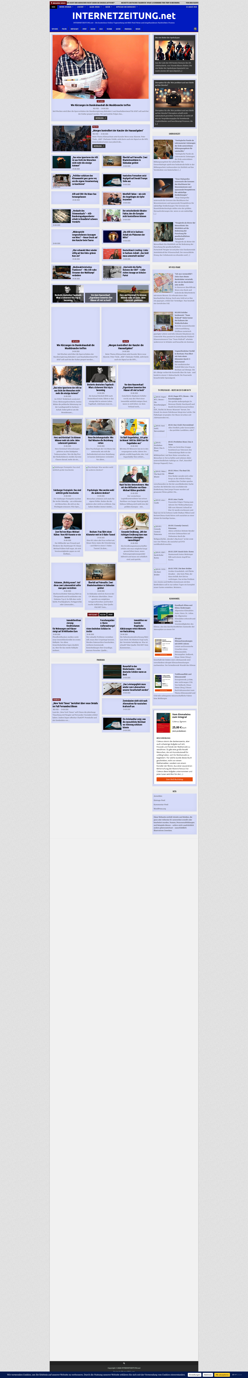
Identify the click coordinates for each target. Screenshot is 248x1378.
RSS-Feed (96, 108)
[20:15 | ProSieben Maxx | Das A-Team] (160, 464)
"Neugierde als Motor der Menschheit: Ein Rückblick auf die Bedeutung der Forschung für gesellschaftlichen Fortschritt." (185, 241)
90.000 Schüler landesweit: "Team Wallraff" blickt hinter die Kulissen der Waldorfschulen (184, 328)
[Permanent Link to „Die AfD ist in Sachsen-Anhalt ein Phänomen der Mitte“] (112, 237)
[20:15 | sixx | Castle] (160, 522)
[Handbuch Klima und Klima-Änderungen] (163, 634)
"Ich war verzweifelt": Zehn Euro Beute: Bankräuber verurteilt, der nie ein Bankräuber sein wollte (184, 290)
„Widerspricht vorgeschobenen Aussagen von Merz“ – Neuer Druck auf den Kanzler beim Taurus (84, 236)
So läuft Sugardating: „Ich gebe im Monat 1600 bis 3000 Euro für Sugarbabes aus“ (134, 440)
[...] (182, 76)
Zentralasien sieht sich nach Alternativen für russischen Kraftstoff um (135, 703)
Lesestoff (80, 7)
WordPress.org (160, 819)
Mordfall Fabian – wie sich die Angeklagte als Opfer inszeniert (134, 197)
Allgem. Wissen (95, 7)
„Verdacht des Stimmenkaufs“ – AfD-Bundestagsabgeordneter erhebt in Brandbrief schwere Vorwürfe (85, 216)
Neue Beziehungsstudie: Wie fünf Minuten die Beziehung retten (133, 297)
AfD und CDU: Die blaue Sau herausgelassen (84, 195)
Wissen (138, 29)
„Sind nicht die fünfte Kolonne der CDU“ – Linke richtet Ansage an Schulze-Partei (134, 271)
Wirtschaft (74, 29)
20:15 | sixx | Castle (175, 510)
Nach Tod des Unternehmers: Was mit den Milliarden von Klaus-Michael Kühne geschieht (134, 487)
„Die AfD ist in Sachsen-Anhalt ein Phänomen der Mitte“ (134, 235)
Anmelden (158, 807)
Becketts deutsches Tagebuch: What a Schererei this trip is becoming (100, 387)
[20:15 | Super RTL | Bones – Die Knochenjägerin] (160, 418)
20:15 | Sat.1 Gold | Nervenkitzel (180, 436)
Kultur (108, 7)
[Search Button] (195, 28)
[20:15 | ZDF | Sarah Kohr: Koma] (160, 574)
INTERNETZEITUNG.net (124, 15)
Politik (64, 29)
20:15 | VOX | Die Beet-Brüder (180, 579)
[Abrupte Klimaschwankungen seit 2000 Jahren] (163, 667)
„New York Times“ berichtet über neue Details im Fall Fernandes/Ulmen (75, 705)
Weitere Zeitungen (65, 7)
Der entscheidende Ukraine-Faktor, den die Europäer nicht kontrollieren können (135, 213)
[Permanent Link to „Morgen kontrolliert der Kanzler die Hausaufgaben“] (72, 138)
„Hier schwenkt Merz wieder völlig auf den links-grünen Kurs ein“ (84, 253)
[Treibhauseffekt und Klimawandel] (163, 703)
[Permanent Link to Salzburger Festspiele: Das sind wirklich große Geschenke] (67, 477)
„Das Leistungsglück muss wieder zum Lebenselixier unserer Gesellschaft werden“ (136, 687)
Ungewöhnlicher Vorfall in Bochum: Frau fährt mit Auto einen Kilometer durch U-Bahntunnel (185, 367)
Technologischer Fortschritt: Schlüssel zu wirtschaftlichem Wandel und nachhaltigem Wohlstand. (172, 90)
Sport (85, 29)
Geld (101, 29)
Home (53, 7)
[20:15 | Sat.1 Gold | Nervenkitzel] (160, 447)
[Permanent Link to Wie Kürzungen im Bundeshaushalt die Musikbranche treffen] (101, 67)
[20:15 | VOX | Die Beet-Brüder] (160, 591)
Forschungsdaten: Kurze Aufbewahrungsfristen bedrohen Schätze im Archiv (100, 626)
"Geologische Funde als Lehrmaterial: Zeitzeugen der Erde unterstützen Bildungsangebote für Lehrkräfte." (185, 156)
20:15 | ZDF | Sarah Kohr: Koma (181, 562)
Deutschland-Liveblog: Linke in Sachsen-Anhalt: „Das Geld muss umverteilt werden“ (136, 253)
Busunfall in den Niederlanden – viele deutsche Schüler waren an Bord (134, 670)
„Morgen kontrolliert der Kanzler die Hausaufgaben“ (118, 130)
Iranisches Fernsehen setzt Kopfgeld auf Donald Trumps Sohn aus (135, 178)
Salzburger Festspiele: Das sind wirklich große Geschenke (67, 491)
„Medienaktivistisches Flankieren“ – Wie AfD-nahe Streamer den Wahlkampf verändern (84, 271)
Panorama (128, 29)
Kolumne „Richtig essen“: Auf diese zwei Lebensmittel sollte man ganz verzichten (67, 585)
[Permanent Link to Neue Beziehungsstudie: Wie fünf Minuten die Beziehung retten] (100, 427)
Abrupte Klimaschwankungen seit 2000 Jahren (183, 651)
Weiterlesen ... (101, 118)
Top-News (55, 29)
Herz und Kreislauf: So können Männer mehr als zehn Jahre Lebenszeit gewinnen (100, 297)
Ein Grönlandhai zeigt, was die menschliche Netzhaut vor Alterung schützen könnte (134, 723)
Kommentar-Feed (161, 815)
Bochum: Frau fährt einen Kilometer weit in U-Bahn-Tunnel (100, 533)
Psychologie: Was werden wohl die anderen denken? (100, 491)
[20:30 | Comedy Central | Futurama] (160, 548)
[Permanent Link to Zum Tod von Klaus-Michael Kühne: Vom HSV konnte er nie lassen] (67, 521)
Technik (109, 29)
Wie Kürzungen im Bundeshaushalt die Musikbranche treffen (101, 105)
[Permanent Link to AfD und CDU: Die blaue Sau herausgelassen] (62, 198)
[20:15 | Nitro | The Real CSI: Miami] (160, 493)
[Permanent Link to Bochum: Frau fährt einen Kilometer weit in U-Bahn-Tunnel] (100, 521)
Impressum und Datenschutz (126, 7)
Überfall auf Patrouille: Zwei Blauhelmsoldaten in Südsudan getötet (135, 160)
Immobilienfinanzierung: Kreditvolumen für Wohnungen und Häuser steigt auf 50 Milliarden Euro (67, 626)
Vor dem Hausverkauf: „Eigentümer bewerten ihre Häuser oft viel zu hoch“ (68, 297)
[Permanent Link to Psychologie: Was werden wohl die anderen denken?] (100, 477)
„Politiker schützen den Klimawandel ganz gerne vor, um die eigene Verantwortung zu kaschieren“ (85, 179)
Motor (118, 29)
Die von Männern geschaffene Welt (169, 38)
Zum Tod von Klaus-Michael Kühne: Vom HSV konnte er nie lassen (67, 534)
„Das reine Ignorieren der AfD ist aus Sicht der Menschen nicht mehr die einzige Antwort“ (85, 161)
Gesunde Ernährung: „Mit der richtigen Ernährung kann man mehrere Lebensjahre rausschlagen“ (134, 535)
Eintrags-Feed (159, 811)
